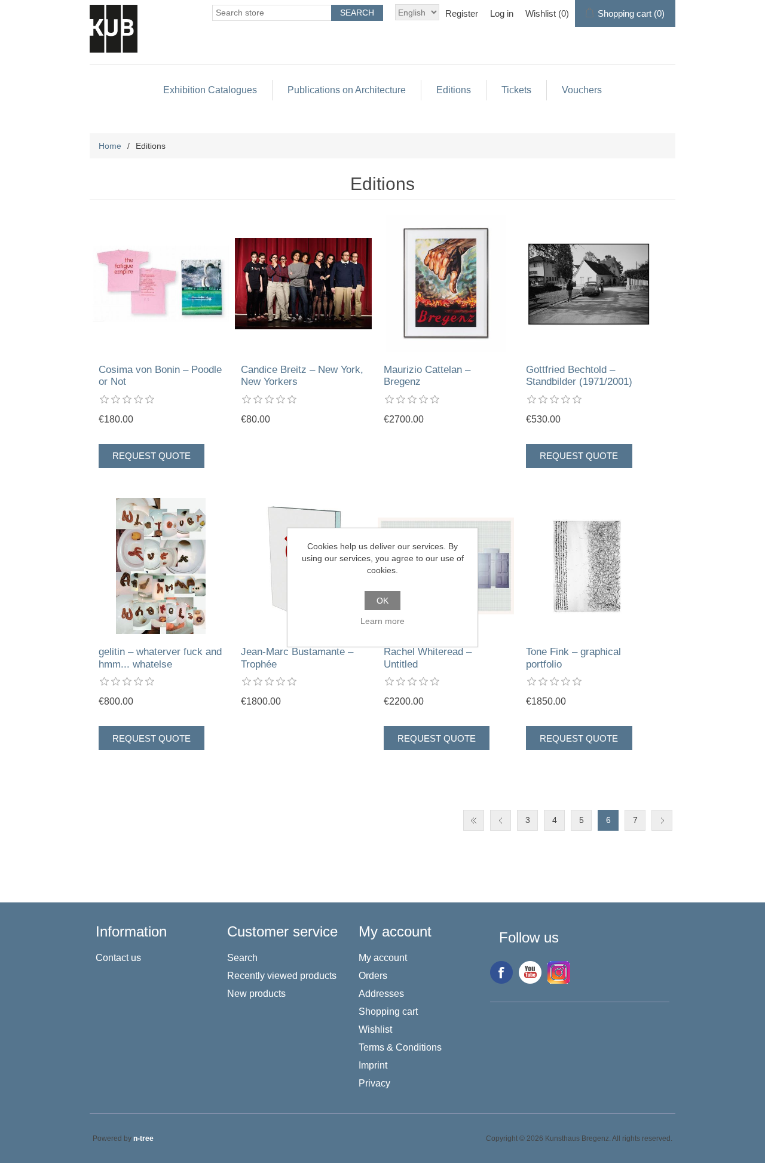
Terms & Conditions (400, 1047)
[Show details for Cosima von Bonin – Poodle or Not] (161, 283)
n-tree (143, 1138)
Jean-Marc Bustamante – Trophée (297, 657)
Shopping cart (388, 1011)
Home (110, 146)
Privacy (374, 1083)
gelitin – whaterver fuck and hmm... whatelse (160, 657)
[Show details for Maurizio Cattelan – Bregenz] (446, 283)
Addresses (381, 993)
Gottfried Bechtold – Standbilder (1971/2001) (579, 375)
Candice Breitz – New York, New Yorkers (302, 375)
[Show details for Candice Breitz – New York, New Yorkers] (303, 283)
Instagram (558, 972)
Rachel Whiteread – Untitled (428, 657)
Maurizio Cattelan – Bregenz (427, 375)
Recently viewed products (281, 976)
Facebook (501, 972)
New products (256, 993)
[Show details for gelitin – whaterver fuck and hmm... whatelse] (161, 566)
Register (461, 13)
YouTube (530, 972)
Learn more (382, 621)
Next (661, 820)
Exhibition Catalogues (210, 90)
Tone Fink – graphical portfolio (573, 657)
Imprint (373, 1065)
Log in (501, 13)
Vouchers (582, 90)
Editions (453, 90)
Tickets (516, 90)
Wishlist (375, 1029)
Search (242, 958)
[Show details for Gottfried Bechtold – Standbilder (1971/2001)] (588, 283)
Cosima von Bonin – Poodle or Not (160, 375)
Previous (500, 820)
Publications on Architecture (346, 90)
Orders (373, 976)
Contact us (118, 958)
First (473, 820)
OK (382, 600)
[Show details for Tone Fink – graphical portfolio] (588, 566)
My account (383, 958)
